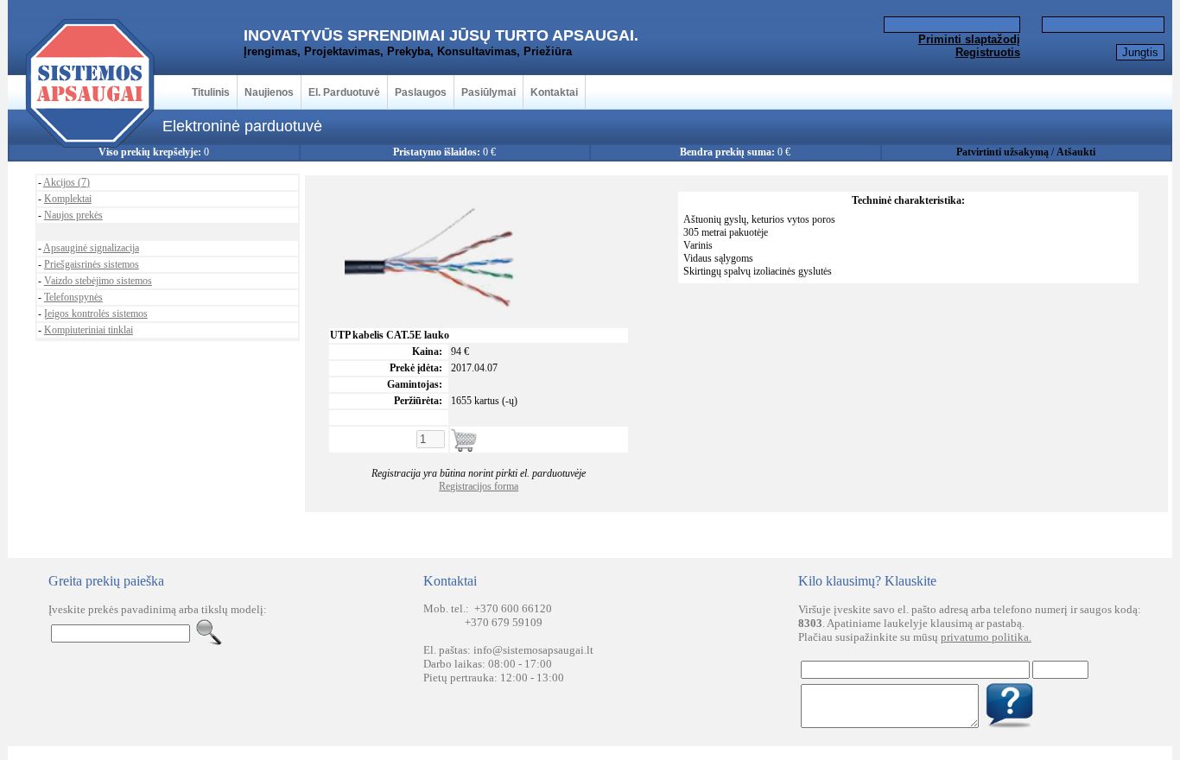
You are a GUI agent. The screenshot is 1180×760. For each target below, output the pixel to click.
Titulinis (211, 92)
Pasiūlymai (488, 92)
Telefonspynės (73, 297)
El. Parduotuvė (344, 92)
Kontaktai (554, 92)
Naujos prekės (73, 215)
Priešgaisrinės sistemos (91, 264)
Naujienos (269, 92)
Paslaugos (421, 92)
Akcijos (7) (66, 182)
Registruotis (987, 52)
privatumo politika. (986, 636)
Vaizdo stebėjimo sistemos (98, 281)
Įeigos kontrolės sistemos (96, 313)
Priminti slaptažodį (969, 39)
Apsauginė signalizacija (91, 248)
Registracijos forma (478, 486)
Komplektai (68, 199)
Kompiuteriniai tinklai (88, 330)
